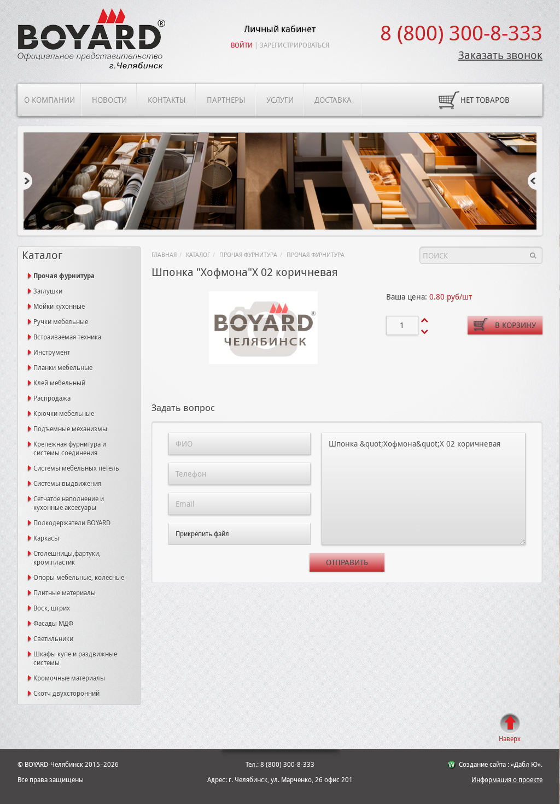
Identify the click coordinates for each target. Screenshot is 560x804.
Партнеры (226, 100)
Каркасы (46, 538)
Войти (242, 45)
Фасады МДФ (53, 623)
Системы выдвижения (67, 484)
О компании (49, 100)
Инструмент (51, 352)
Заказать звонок (500, 55)
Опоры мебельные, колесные (78, 578)
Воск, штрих (51, 608)
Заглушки (47, 291)
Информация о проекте (506, 780)
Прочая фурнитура (248, 255)
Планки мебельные (62, 368)
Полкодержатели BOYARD (71, 523)
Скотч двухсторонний (66, 693)
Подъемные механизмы (70, 429)
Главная (164, 255)
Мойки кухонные (59, 306)
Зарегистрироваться (294, 45)
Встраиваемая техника (67, 337)
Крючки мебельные (63, 414)
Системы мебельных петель (76, 468)
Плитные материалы (64, 593)
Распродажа (52, 398)
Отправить (347, 562)
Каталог (198, 255)
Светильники (53, 639)
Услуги (280, 100)
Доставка (333, 100)
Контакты (167, 100)
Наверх (510, 739)
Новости (109, 100)
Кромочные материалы (69, 678)
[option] (280, 182)
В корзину (515, 325)
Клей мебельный (59, 383)
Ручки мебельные (60, 322)
